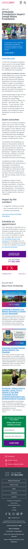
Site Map (14, 510)
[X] (9, 514)
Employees (14, 493)
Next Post (22, 273)
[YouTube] (13, 514)
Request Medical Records (15, 464)
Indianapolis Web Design (12, 525)
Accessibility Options (15, 517)
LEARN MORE (8, 53)
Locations (14, 497)
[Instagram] (17, 514)
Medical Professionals (14, 480)
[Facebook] (6, 514)
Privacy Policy (14, 503)
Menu (21, 3)
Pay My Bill (11, 456)
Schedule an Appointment (14, 254)
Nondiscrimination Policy (14, 505)
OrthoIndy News (8, 58)
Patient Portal (12, 460)
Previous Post (7, 273)
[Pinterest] (21, 514)
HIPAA (14, 507)
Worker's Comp (14, 484)
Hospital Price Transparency (14, 500)
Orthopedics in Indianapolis (14, 531)
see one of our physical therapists (13, 246)
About (14, 488)
